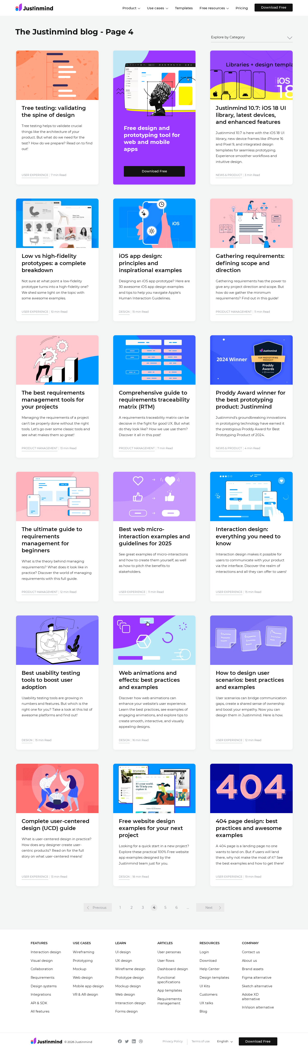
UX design (123, 961)
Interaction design (46, 952)
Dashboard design (172, 969)
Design (124, 311)
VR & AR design (85, 994)
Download (208, 961)
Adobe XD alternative (251, 996)
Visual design (42, 961)
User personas (169, 952)
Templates (184, 8)
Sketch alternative (257, 986)
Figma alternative (256, 978)
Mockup (79, 969)
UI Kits (205, 986)
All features (40, 1011)
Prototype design (129, 978)
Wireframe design (130, 969)
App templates (169, 990)
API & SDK (39, 1003)
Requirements (42, 978)
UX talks (206, 1003)
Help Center (210, 969)
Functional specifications (168, 980)
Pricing (242, 8)
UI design (123, 952)
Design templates (214, 978)
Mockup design (128, 986)
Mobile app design (88, 986)
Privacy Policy (173, 1041)
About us (249, 961)
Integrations (41, 994)
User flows (165, 961)
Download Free (273, 7)
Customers (208, 994)
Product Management (234, 311)
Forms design (126, 1011)
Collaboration (42, 969)
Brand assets (252, 969)
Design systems (44, 986)
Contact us (251, 952)
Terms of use (201, 1041)
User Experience (35, 175)
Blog (203, 1011)
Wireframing (83, 952)
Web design (83, 978)
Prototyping (83, 961)
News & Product (229, 175)
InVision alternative (258, 1007)
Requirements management (169, 1001)
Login (204, 952)
